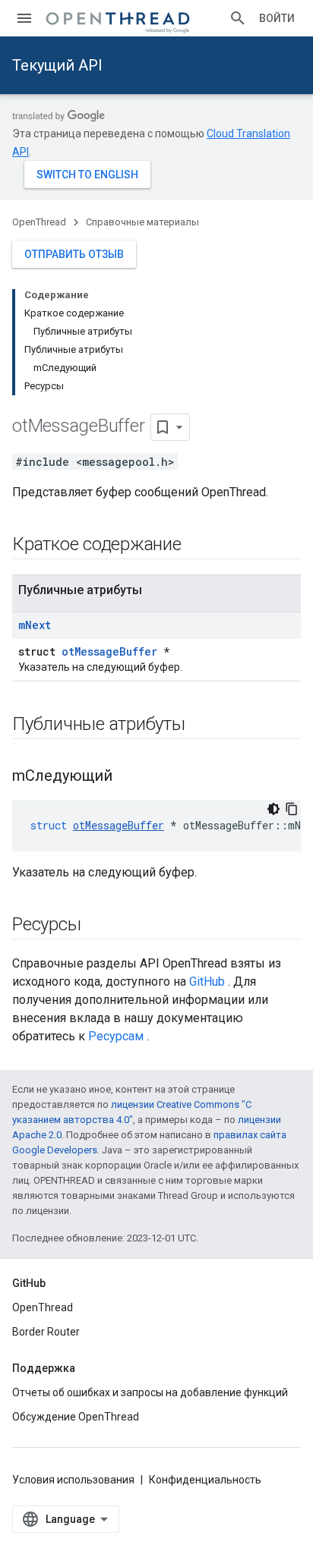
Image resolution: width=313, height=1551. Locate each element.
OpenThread (39, 222)
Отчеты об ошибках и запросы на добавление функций (150, 1392)
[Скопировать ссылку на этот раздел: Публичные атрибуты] (204, 725)
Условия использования (73, 1480)
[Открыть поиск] (238, 18)
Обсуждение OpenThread (75, 1417)
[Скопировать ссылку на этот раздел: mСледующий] (127, 777)
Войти (277, 18)
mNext (34, 625)
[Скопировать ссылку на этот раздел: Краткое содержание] (200, 545)
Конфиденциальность (205, 1480)
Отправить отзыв (74, 254)
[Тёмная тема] (273, 809)
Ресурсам (116, 1036)
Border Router (46, 1332)
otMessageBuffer (109, 651)
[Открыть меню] (24, 18)
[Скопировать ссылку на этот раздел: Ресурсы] (96, 926)
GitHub (207, 981)
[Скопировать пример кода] (292, 809)
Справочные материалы (142, 222)
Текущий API (57, 65)
